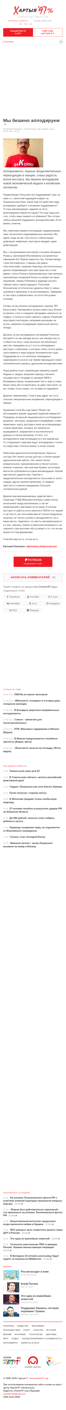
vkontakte (14, 603)
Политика (8, 1326)
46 (5, 124)
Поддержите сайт (18, 32)
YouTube (34, 596)
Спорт (26, 1330)
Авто (5, 1339)
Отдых (15, 1339)
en (30, 24)
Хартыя (33, 10)
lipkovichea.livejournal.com (41, 546)
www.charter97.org (38, 1378)
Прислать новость (18, 21)
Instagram (54, 603)
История (51, 1330)
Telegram (34, 610)
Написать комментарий (33, 577)
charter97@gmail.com (14, 1394)
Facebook (14, 596)
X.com (54, 596)
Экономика (38, 1326)
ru (26, 24)
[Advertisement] (33, 82)
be (21, 24)
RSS (14, 610)
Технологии (36, 1334)
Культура (38, 1330)
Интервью (20, 1334)
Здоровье (51, 1334)
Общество (23, 1326)
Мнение (7, 1267)
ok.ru (34, 603)
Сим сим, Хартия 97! (47, 32)
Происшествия (11, 1330)
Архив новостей (42, 21)
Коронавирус (10, 1343)
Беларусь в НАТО (30, 1343)
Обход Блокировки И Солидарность (42, 1339)
